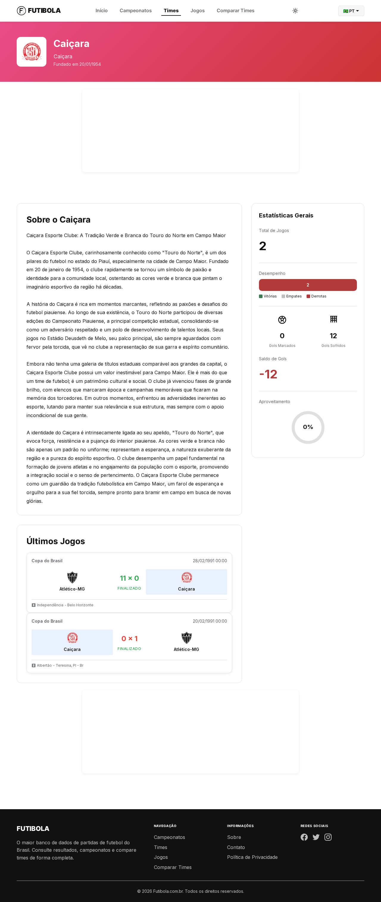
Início (102, 10)
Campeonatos (136, 10)
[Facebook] (304, 838)
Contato (236, 847)
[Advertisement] (190, 130)
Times (171, 10)
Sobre (234, 837)
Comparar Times (235, 10)
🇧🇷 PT (349, 10)
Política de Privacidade (252, 857)
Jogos (197, 10)
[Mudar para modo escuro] (295, 11)
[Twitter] (316, 838)
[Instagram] (328, 838)
